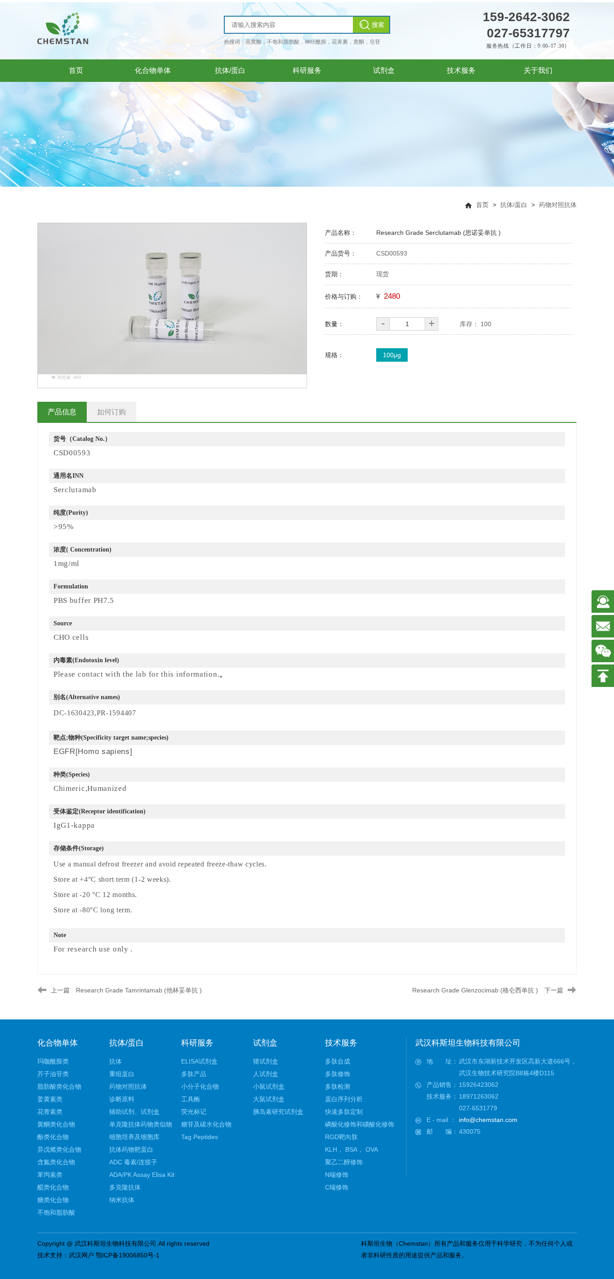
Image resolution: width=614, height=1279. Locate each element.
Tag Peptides (199, 1136)
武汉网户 (81, 1255)
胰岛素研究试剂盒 (278, 1111)
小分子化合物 (200, 1086)
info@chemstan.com (488, 1119)
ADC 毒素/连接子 (133, 1162)
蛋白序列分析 (344, 1099)
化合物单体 (57, 1042)
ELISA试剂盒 (199, 1061)
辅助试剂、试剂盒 (134, 1111)
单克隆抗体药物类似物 (140, 1124)
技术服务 (341, 1042)
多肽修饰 (337, 1073)
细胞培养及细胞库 (134, 1136)
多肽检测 (337, 1086)
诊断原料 (121, 1099)
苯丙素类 (49, 1174)
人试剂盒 (265, 1073)
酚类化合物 (53, 1136)
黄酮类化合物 (56, 1124)
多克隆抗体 (125, 1187)
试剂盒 (265, 1042)
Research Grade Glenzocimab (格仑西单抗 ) (475, 990)
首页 (482, 204)
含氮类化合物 (56, 1162)
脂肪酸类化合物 (59, 1086)
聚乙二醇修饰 (344, 1162)
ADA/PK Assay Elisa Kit (141, 1174)
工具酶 (190, 1099)
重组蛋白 (121, 1073)
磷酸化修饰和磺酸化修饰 (359, 1124)
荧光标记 (193, 1111)
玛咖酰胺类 (53, 1061)
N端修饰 (336, 1174)
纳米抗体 (121, 1199)
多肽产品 (193, 1073)
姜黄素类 (49, 1099)
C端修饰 (336, 1187)
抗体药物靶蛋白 (131, 1149)
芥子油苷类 (53, 1073)
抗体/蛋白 (513, 204)
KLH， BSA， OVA (351, 1149)
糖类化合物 (53, 1199)
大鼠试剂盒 (269, 1099)
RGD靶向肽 (341, 1136)
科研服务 (197, 1042)
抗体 (115, 1061)
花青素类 (49, 1111)
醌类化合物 (53, 1187)
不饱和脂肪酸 (56, 1212)
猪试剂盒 (265, 1061)
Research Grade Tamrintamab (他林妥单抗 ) (139, 990)
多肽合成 (337, 1061)
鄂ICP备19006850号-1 (128, 1255)
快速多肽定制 (344, 1111)
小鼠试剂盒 (269, 1086)
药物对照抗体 (558, 204)
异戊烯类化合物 (59, 1149)
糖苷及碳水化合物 (206, 1124)
